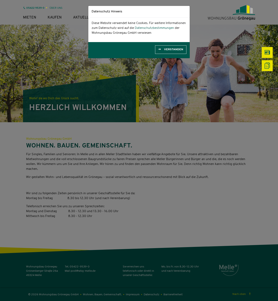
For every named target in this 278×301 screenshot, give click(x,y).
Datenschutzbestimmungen (154, 28)
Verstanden (173, 49)
